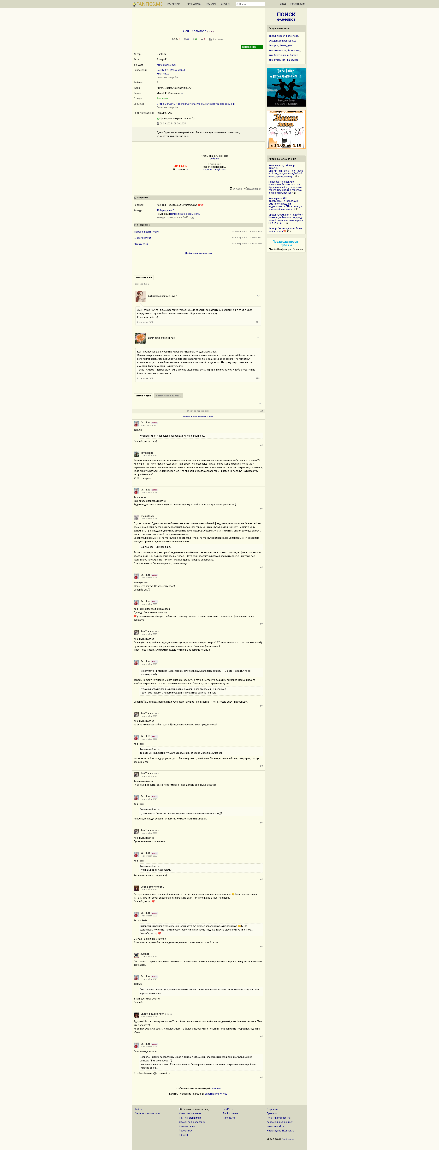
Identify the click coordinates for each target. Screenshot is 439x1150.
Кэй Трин (162, 205)
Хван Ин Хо (163, 73)
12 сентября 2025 (148, 455)
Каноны (183, 1135)
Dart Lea (162, 54)
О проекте (272, 1109)
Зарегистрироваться (147, 1113)
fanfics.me (288, 1139)
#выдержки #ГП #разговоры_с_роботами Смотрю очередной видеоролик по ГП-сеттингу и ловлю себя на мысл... (285, 204)
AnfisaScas (154, 296)
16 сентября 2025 (148, 604)
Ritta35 (138, 430)
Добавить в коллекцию (198, 253)
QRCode (237, 188)
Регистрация (297, 3)
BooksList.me (230, 1113)
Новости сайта (275, 1126)
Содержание (143, 225)
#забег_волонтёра (287, 35)
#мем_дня (286, 45)
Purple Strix (140, 920)
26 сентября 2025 (148, 1047)
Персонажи (185, 1130)
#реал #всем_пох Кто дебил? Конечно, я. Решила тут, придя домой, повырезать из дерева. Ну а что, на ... (286, 218)
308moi (144, 953)
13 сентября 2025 (148, 578)
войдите (215, 158)
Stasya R (162, 59)
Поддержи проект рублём (286, 243)
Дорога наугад (142, 237)
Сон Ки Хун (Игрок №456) (171, 70)
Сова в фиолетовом (152, 886)
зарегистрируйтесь (214, 169)
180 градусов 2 (165, 210)
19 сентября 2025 (148, 889)
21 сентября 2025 (148, 956)
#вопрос (273, 45)
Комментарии (187, 1126)
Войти (138, 1109)
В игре (160, 103)
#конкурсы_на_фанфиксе (283, 60)
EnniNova (153, 337)
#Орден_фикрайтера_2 (282, 40)
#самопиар (293, 50)
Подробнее (142, 198)
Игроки (200, 103)
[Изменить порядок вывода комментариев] (261, 411)
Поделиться (254, 188)
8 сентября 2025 (145, 322)
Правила (272, 1113)
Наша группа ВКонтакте (280, 1130)
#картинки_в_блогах (286, 55)
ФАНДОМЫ (194, 3)
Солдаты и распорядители (180, 103)
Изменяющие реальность (185, 213)
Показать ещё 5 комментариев (198, 416)
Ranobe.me (229, 1117)
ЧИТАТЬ (180, 166)
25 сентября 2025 (148, 1017)
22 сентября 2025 (148, 979)
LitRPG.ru (228, 1109)
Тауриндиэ (146, 452)
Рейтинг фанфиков (190, 1117)
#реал (272, 35)
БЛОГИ (225, 3)
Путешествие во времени (220, 103)
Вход (283, 3)
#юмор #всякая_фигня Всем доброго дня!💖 (285, 230)
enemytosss (147, 516)
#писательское (277, 50)
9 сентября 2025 (148, 425)
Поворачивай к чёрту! (146, 231)
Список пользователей (192, 1122)
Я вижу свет (141, 244)
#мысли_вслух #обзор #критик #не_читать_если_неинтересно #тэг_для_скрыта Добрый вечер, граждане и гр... (286, 171)
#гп (271, 55)
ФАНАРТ (211, 3)
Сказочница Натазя (152, 1013)
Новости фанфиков (190, 1113)
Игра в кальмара (166, 64)
